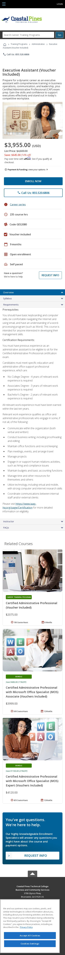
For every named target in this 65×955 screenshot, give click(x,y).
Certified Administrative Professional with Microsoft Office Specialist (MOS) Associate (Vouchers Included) (32, 692)
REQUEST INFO (50, 275)
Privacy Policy (26, 927)
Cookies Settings (30, 943)
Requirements (11, 304)
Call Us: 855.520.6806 (16, 54)
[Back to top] (32, 886)
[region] (30, 926)
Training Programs (19, 44)
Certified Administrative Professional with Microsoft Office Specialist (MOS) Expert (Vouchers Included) (32, 781)
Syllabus (7, 298)
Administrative (38, 44)
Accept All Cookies (30, 935)
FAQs (6, 527)
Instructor (8, 521)
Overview (8, 292)
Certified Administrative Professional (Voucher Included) (31, 605)
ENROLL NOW (33, 181)
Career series (18, 204)
